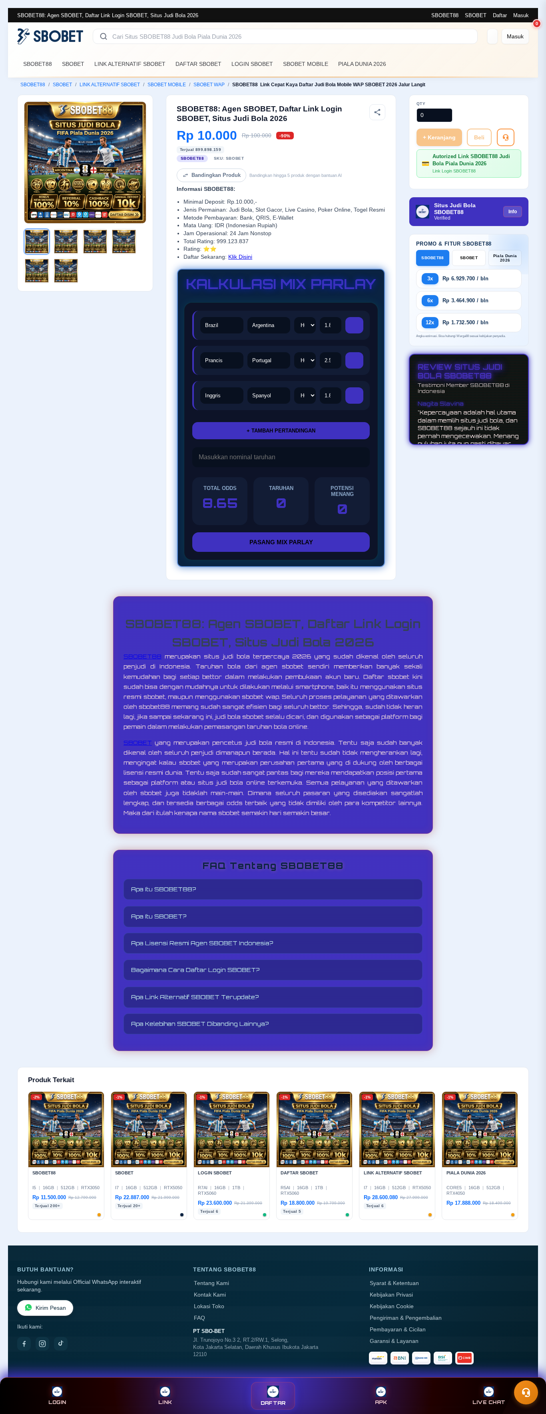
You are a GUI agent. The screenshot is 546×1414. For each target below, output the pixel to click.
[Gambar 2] (66, 241)
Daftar (500, 15)
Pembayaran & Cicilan (398, 1330)
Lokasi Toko (209, 1306)
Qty (421, 103)
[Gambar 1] (37, 241)
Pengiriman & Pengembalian (406, 1318)
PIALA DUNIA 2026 (362, 64)
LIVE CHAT (488, 1402)
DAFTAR (273, 1403)
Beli (479, 137)
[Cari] (104, 36)
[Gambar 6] (66, 271)
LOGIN (57, 1402)
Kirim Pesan (51, 1308)
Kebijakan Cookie (392, 1306)
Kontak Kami (210, 1295)
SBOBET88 (444, 15)
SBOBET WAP (209, 84)
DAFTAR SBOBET (198, 64)
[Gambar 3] (95, 241)
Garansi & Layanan (394, 1341)
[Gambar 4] (124, 241)
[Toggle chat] (526, 1392)
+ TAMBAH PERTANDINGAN (281, 431)
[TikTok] (61, 1344)
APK (381, 1402)
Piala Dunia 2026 (505, 258)
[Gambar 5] (37, 271)
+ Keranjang (439, 137)
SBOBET (475, 15)
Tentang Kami (211, 1283)
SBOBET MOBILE (305, 64)
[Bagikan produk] (377, 112)
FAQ (199, 1318)
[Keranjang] (492, 36)
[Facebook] (24, 1344)
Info (512, 211)
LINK (165, 1402)
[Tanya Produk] (505, 137)
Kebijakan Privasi (391, 1295)
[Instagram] (42, 1344)
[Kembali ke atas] (528, 1373)
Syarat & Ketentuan (394, 1283)
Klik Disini (240, 257)
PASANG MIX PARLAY (281, 542)
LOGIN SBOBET (252, 64)
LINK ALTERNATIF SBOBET (129, 64)
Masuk (521, 15)
